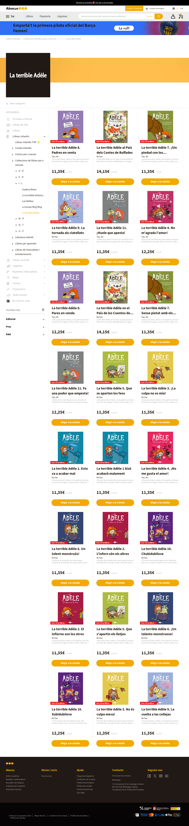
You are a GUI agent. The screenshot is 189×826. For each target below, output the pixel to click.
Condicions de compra (86, 779)
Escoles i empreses (134, 8)
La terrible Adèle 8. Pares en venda (66, 311)
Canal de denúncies (85, 789)
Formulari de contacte (121, 775)
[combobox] (108, 16)
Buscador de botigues (15, 782)
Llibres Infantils (13, 38)
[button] (173, 17)
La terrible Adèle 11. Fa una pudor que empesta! (70, 391)
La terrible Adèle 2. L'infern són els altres (113, 551)
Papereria (45, 16)
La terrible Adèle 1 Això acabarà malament (114, 471)
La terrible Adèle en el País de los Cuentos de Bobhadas (113, 313)
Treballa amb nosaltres (15, 786)
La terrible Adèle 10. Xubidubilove (67, 712)
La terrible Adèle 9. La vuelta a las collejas (157, 712)
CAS (181, 8)
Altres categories (17, 103)
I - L (61, 38)
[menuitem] (29, 142)
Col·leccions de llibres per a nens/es (40, 38)
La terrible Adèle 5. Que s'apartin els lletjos (114, 632)
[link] (27, 119)
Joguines (62, 16)
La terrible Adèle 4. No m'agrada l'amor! (158, 230)
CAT (177, 8)
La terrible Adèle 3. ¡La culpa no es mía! (158, 391)
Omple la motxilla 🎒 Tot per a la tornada (94, 2)
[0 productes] (181, 18)
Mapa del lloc (40, 815)
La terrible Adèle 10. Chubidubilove (156, 551)
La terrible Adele (73, 38)
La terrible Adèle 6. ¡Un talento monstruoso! (158, 632)
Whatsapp (116, 780)
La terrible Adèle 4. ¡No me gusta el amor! (158, 471)
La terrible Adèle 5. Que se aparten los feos (114, 391)
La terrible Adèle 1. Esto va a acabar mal (70, 471)
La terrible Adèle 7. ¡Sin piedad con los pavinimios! (159, 152)
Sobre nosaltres (12, 776)
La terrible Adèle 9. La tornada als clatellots (68, 230)
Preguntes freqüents (85, 776)
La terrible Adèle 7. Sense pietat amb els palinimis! (157, 313)
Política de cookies (84, 786)
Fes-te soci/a (46, 776)
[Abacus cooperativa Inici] (17, 9)
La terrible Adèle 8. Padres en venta (66, 150)
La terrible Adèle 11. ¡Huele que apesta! (112, 230)
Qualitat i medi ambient (15, 779)
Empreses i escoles (13, 789)
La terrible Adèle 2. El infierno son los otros (68, 632)
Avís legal (81, 792)
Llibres (29, 16)
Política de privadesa (85, 782)
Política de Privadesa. (135, 789)
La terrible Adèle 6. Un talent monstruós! (68, 551)
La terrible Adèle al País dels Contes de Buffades (115, 150)
